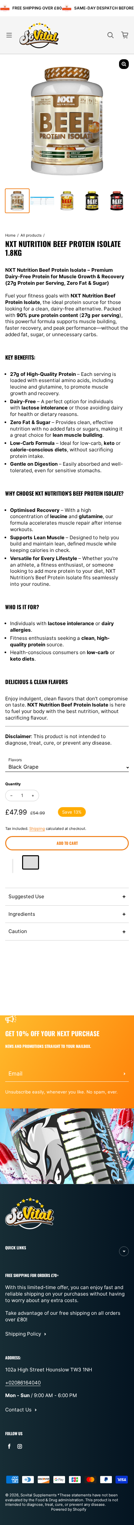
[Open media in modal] (124, 64)
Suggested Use (26, 896)
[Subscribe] (125, 1073)
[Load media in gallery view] (17, 201)
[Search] (110, 35)
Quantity (13, 784)
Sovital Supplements (39, 1495)
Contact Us (18, 1410)
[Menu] (9, 35)
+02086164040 (23, 1383)
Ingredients (21, 914)
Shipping (37, 828)
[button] (12, 866)
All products (31, 235)
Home (10, 235)
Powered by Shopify (68, 1509)
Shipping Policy (23, 1334)
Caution (17, 931)
